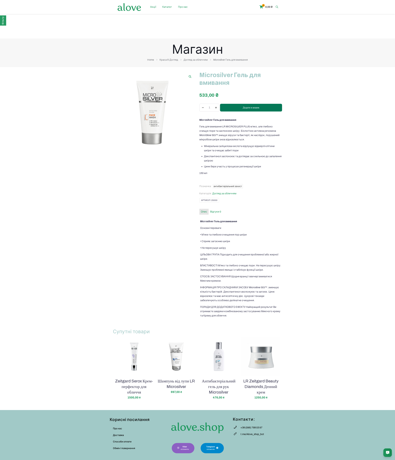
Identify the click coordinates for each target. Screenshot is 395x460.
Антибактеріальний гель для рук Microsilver (218, 386)
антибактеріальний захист (228, 186)
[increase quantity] (216, 107)
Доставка (118, 435)
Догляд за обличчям (196, 59)
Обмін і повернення (124, 448)
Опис (204, 211)
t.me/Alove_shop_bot (252, 434)
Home (150, 59)
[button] (190, 77)
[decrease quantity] (203, 107)
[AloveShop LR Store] (129, 7)
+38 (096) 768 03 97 (251, 427)
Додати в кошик (251, 107)
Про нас (117, 428)
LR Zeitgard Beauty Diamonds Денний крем (261, 386)
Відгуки (215, 211)
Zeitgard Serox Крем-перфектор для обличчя (134, 386)
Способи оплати (122, 441)
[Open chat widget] (387, 452)
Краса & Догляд (169, 59)
